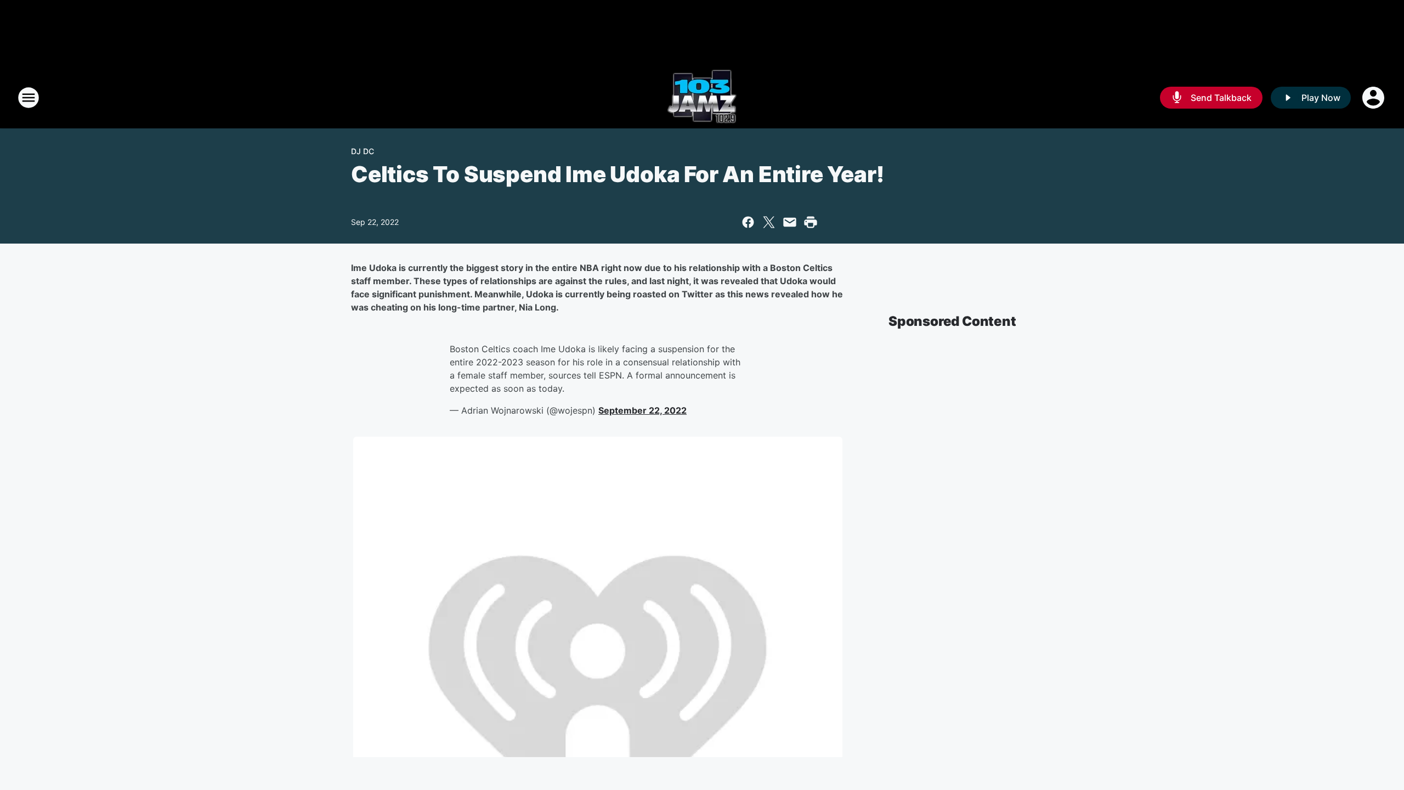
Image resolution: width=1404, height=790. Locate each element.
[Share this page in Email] (789, 222)
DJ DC (362, 151)
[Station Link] (702, 97)
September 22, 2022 (642, 410)
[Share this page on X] (769, 222)
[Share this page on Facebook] (748, 222)
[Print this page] (810, 222)
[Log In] (1374, 98)
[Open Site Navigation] (28, 98)
